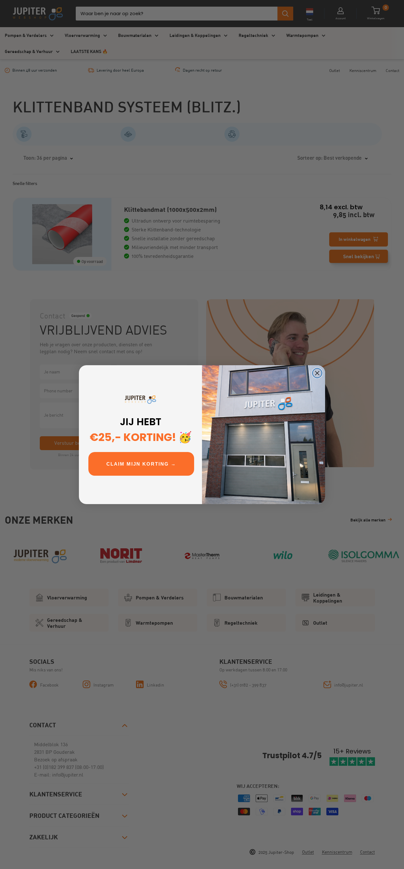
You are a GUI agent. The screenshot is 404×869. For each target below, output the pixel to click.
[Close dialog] (317, 373)
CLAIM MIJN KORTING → (141, 464)
